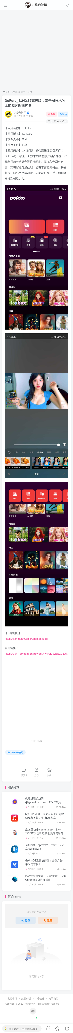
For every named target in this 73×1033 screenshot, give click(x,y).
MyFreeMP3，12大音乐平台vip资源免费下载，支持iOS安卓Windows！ (45, 817)
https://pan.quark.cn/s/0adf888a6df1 (26, 638)
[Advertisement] (36, 49)
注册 (49, 920)
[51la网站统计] (36, 1018)
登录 (27, 920)
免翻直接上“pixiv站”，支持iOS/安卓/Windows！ (44, 846)
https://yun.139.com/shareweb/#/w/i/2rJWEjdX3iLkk (36, 653)
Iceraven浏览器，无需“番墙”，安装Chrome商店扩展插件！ (45, 877)
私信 (64, 114)
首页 (7, 91)
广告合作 (40, 998)
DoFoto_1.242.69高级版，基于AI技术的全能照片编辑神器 (35, 103)
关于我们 (53, 998)
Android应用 (19, 91)
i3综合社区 (20, 112)
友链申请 (12, 998)
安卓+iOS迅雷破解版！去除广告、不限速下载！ (45, 862)
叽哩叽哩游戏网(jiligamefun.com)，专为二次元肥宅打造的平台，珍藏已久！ (44, 801)
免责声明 (26, 998)
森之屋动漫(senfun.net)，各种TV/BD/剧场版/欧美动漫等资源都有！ (44, 833)
